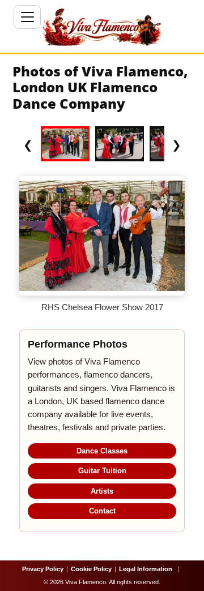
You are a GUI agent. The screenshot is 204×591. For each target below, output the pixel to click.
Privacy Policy (42, 569)
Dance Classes (102, 451)
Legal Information (145, 569)
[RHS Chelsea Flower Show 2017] (65, 143)
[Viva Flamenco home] (102, 27)
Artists (102, 491)
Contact (102, 511)
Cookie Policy (91, 569)
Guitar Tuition (102, 470)
